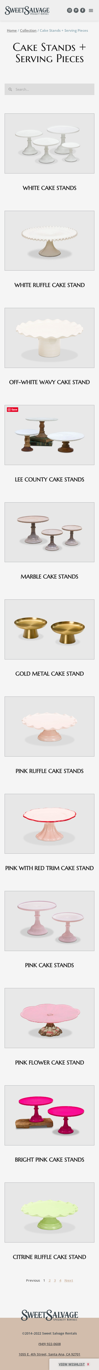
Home (12, 30)
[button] (90, 10)
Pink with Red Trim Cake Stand (49, 868)
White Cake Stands (49, 188)
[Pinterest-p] (76, 10)
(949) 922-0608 (49, 1344)
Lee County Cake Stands (49, 479)
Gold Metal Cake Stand (49, 673)
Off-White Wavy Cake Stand (49, 382)
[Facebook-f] (82, 10)
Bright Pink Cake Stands (49, 1159)
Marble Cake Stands (49, 576)
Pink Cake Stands (49, 965)
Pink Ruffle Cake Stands (50, 771)
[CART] (74, 1364)
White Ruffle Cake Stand (50, 285)
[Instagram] (69, 10)
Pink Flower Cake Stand (49, 1062)
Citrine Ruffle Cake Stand (49, 1257)
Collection (28, 30)
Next (68, 1280)
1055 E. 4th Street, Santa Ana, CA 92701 (49, 1354)
